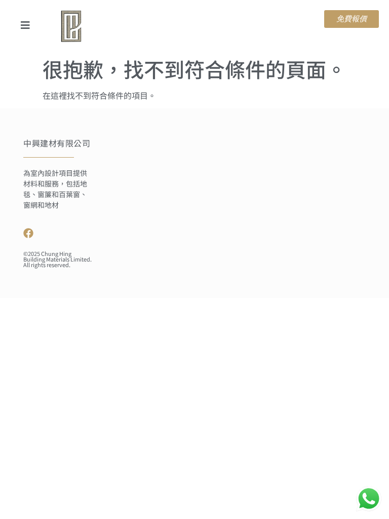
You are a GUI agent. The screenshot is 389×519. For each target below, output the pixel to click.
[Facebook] (28, 233)
